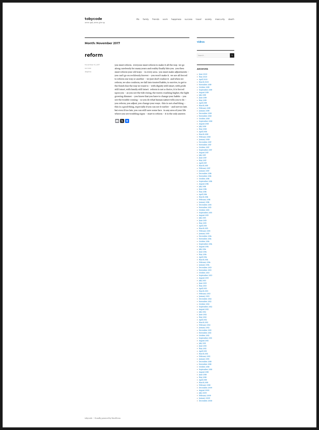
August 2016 (204, 184)
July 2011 (202, 343)
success (188, 19)
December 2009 (205, 388)
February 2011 (204, 356)
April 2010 (203, 380)
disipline (88, 72)
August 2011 (203, 341)
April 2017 (203, 163)
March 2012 (203, 322)
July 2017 (202, 155)
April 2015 (203, 226)
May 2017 (202, 160)
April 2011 (203, 351)
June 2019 (203, 98)
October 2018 (204, 119)
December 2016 (205, 173)
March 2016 (203, 197)
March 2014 (203, 260)
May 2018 (203, 129)
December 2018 (205, 113)
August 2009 (204, 390)
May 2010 (203, 377)
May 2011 (202, 349)
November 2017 (205, 145)
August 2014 (204, 247)
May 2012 (203, 317)
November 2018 (205, 116)
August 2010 (204, 372)
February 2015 (204, 231)
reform (94, 55)
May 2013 (203, 286)
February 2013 (204, 294)
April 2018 (203, 132)
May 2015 (202, 223)
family (146, 19)
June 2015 (203, 220)
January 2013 (204, 296)
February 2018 (204, 137)
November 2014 (205, 239)
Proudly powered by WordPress (107, 418)
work (165, 19)
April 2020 (203, 79)
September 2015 (205, 213)
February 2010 (204, 385)
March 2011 (203, 354)
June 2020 (203, 74)
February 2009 (205, 396)
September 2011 (205, 338)
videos (201, 41)
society (208, 19)
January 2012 (204, 328)
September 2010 (205, 369)
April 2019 (203, 103)
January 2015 (204, 234)
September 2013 (205, 275)
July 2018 (202, 126)
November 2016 (205, 176)
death (231, 19)
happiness (176, 19)
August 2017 (203, 153)
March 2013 (203, 291)
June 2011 (202, 346)
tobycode (93, 19)
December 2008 (205, 401)
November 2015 (205, 207)
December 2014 (205, 236)
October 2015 (204, 210)
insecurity (220, 19)
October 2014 (204, 241)
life (137, 19)
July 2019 (202, 95)
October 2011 (204, 335)
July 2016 (202, 187)
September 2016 (205, 181)
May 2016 (202, 192)
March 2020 (204, 82)
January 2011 (204, 359)
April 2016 (203, 194)
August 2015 (204, 215)
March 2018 (203, 134)
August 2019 (204, 92)
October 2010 (204, 367)
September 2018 (205, 121)
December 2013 (205, 268)
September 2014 (205, 244)
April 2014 (203, 257)
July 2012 (202, 312)
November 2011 (205, 333)
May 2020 (203, 77)
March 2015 (203, 228)
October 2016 (204, 179)
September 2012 (205, 307)
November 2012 (205, 301)
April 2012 (203, 320)
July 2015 (202, 218)
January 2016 (204, 202)
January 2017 (204, 171)
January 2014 (204, 265)
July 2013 (202, 281)
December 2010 (205, 362)
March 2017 (203, 166)
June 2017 (202, 158)
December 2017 (205, 142)
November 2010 (205, 364)
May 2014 (203, 254)
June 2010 (203, 375)
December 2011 (205, 330)
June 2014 (203, 252)
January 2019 (204, 111)
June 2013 (203, 283)
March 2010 (203, 382)
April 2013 (203, 288)
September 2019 (205, 90)
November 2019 (205, 85)
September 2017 (205, 150)
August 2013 (204, 278)
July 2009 (203, 393)
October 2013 (204, 273)
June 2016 (203, 189)
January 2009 (204, 398)
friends (155, 19)
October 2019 (204, 87)
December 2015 (205, 205)
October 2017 (204, 147)
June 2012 (203, 315)
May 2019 (202, 100)
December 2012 (205, 299)
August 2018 (204, 124)
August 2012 (204, 309)
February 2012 (204, 325)
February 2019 (204, 108)
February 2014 (204, 262)
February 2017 (204, 168)
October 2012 (204, 304)
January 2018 (204, 139)
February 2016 (204, 200)
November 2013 (205, 270)
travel (198, 19)
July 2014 (202, 249)
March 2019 (203, 106)
